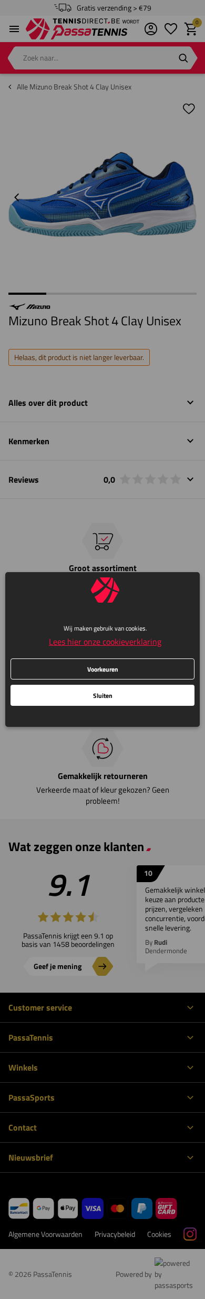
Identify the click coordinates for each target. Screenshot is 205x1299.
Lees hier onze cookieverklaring (105, 641)
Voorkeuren (102, 669)
